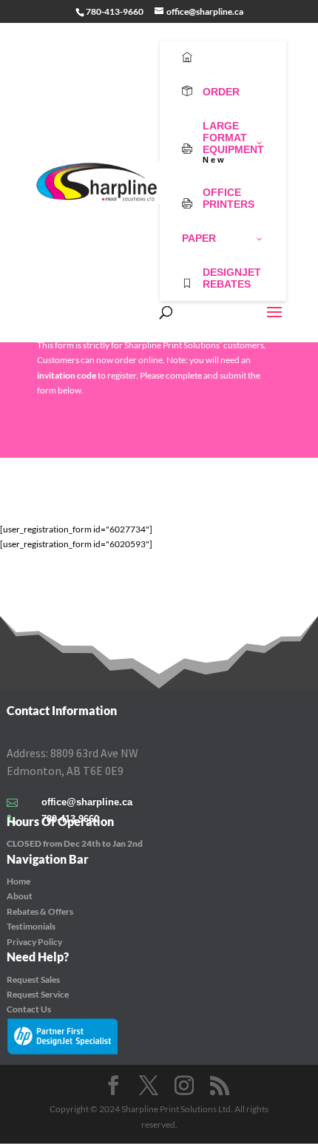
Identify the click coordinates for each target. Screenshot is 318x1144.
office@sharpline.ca (86, 802)
